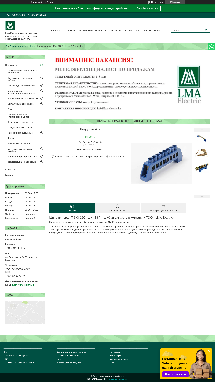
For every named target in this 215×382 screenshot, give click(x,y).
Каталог (56, 30)
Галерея (146, 30)
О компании (85, 30)
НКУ (6, 359)
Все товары (115, 355)
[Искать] (206, 31)
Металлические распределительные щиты (21, 92)
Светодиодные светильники (22, 85)
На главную (115, 352)
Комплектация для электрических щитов (18, 115)
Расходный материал (19, 143)
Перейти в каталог (147, 8)
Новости (100, 30)
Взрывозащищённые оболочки (23, 162)
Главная (71, 30)
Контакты (115, 30)
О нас (112, 362)
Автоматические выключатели (23, 98)
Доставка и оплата (118, 359)
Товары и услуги (18, 46)
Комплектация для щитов (16, 355)
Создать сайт (37, 2)
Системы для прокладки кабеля (20, 79)
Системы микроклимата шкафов (20, 150)
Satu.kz (121, 376)
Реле (10, 109)
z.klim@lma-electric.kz (23, 285)
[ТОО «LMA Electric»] (10, 25)
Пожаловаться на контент (116, 379)
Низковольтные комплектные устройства (22, 71)
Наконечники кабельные (20, 133)
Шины (32, 46)
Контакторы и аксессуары (21, 104)
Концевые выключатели (20, 127)
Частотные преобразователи (22, 156)
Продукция (11, 65)
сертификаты (131, 30)
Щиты (6, 352)
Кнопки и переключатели (20, 122)
